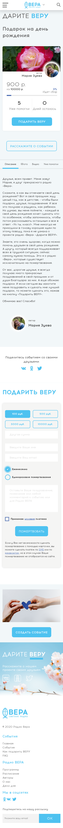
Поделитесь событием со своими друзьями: (31, 359)
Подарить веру (32, 121)
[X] (39, 369)
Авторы (8, 777)
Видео (35, 164)
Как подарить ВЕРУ (16, 751)
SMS (41, 549)
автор (39, 73)
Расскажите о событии (31, 146)
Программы (11, 769)
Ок (50, 818)
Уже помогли (51, 164)
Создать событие (32, 632)
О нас (6, 781)
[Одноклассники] (31, 369)
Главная (8, 743)
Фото (24, 164)
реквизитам (12, 553)
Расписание (11, 773)
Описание (10, 164)
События (9, 747)
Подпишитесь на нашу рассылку (25, 809)
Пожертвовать (31, 531)
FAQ (5, 755)
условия (30, 519)
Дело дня (9, 785)
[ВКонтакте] (23, 369)
